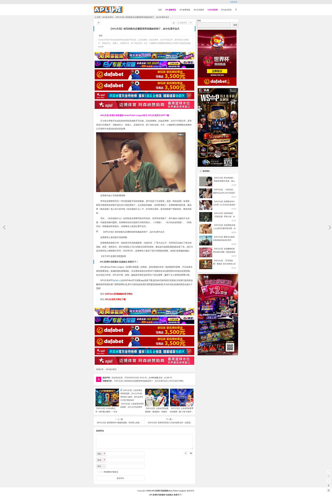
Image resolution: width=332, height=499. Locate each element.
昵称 (101, 453)
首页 (160, 10)
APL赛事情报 (184, 10)
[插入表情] (186, 453)
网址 (99, 466)
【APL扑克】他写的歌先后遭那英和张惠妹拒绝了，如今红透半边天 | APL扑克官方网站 (148, 381)
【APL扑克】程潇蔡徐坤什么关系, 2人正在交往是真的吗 (224, 204)
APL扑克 (154, 378)
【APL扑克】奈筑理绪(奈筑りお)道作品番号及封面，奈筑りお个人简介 (224, 228)
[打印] (174, 23)
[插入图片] (191, 453)
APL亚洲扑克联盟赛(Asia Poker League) (169, 491)
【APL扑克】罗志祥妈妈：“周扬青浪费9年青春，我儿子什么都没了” (224, 181)
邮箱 (101, 460)
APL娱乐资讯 (226, 10)
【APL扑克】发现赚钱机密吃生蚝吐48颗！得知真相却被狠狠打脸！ (224, 252)
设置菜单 (233, 2)
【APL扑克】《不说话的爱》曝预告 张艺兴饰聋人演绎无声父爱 (224, 264)
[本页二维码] (329, 490)
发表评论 (183, 23)
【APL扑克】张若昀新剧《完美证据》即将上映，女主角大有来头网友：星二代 (224, 216)
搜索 (199, 20)
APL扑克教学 (198, 10)
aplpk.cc (117, 280)
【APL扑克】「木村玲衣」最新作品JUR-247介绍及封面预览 (224, 193)
